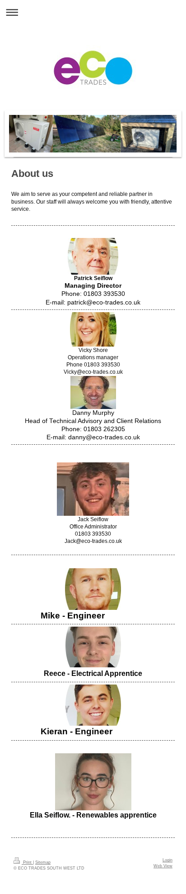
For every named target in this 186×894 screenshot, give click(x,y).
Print (27, 862)
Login (167, 860)
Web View (162, 866)
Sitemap (43, 862)
